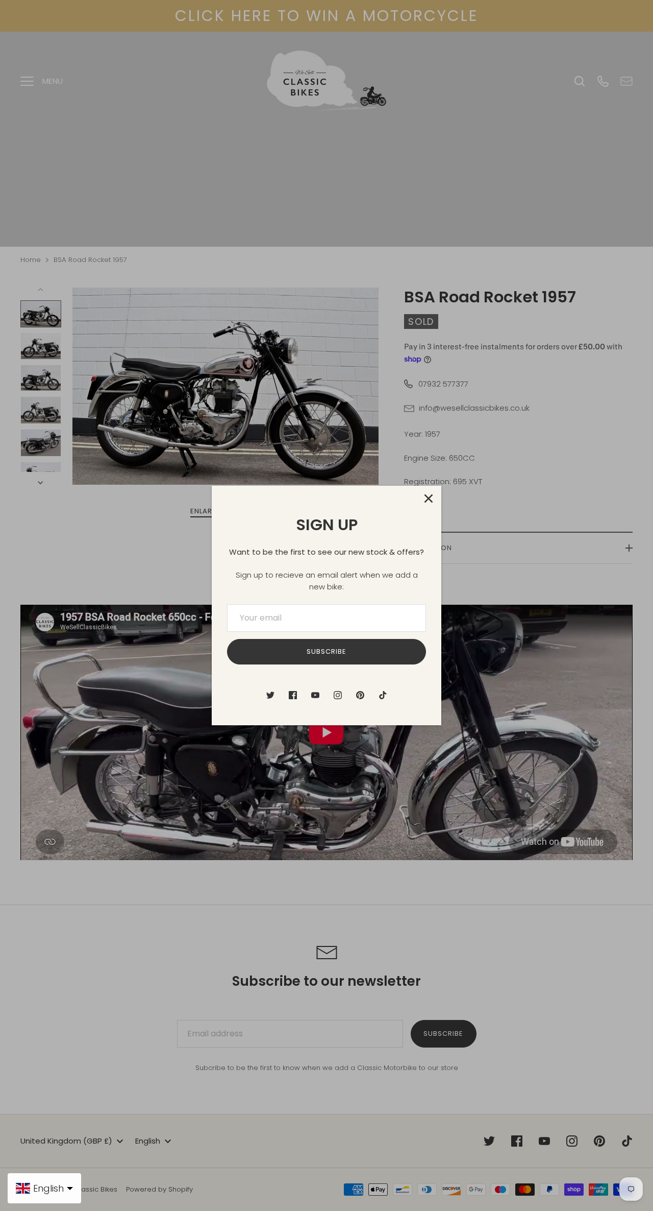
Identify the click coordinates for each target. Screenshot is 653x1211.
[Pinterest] (360, 695)
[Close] (428, 498)
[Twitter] (270, 695)
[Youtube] (315, 695)
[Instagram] (337, 695)
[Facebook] (293, 695)
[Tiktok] (382, 695)
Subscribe (326, 651)
